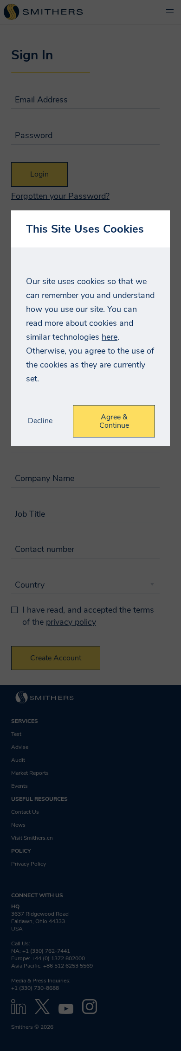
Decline (40, 421)
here (109, 336)
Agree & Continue (114, 421)
